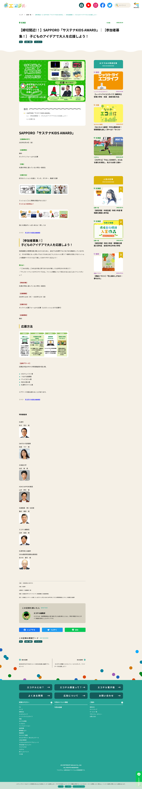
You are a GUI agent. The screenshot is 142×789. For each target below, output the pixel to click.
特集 (20, 719)
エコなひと (22, 723)
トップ (21, 15)
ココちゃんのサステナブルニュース (29, 742)
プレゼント (38, 42)
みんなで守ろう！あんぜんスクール (29, 737)
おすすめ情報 (22, 721)
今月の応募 (58, 707)
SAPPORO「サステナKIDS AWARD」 (39, 113)
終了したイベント (24, 752)
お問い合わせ (106, 695)
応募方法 (32, 119)
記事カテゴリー (24, 702)
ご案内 (92, 702)
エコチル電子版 (106, 687)
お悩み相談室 (22, 740)
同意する (61, 786)
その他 (108, 23)
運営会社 (92, 707)
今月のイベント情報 (61, 702)
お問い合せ (93, 716)
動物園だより (22, 730)
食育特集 (21, 728)
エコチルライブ (23, 714)
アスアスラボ (22, 747)
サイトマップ (93, 709)
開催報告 (21, 733)
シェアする (31, 630)
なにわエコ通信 (23, 735)
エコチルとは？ (35, 687)
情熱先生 (21, 712)
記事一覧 (28, 15)
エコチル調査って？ (71, 687)
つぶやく (54, 630)
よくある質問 (35, 695)
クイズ (21, 709)
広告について (71, 695)
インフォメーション (24, 726)
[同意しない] (140, 785)
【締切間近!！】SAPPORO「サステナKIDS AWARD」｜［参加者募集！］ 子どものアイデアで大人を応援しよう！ (66, 15)
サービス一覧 (93, 712)
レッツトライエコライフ (26, 716)
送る (76, 630)
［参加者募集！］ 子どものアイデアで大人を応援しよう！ (48, 116)
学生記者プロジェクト (25, 745)
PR (21, 42)
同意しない (68, 786)
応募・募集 (28, 42)
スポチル (21, 749)
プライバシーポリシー (96, 714)
